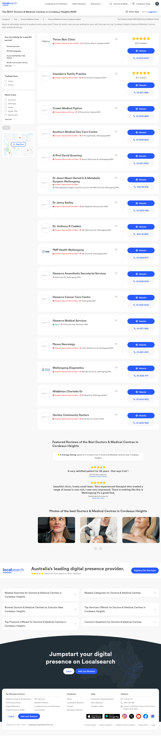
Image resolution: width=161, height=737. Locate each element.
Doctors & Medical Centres (30, 19)
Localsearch (6, 19)
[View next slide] (100, 548)
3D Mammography (14, 51)
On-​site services (13, 46)
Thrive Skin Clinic (98, 498)
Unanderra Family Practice (98, 476)
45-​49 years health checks (17, 63)
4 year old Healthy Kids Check (16, 57)
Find (15, 19)
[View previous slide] (96, 548)
